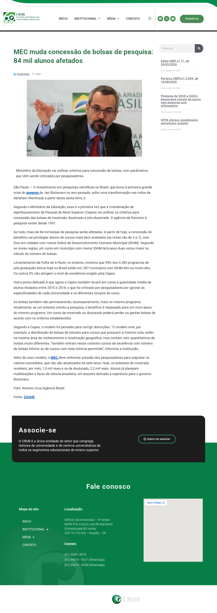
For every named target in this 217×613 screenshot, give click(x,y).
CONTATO (133, 18)
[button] (150, 19)
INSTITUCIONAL (85, 18)
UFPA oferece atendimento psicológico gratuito (179, 121)
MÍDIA (111, 18)
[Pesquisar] (199, 48)
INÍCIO (63, 18)
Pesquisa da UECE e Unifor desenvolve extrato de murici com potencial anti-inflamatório (181, 100)
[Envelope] (173, 18)
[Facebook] (160, 18)
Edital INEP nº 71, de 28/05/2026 (175, 62)
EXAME (29, 397)
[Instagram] (166, 18)
